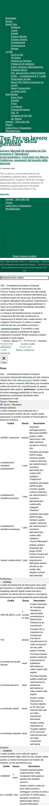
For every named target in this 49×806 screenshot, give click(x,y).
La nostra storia (18, 91)
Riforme (15, 48)
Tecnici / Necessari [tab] (9, 401)
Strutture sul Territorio (21, 60)
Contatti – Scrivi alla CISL (17, 121)
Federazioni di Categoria (22, 63)
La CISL (9, 51)
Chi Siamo (16, 57)
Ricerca (9, 21)
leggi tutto (4, 194)
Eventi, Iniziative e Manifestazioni (27, 67)
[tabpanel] (24, 493)
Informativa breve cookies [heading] (12, 277)
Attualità (15, 100)
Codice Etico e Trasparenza (18, 128)
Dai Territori (16, 118)
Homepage (10, 18)
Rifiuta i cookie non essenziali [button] (17, 351)
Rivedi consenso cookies (24, 256)
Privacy (9, 124)
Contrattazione (18, 42)
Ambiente (15, 27)
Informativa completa (10, 329)
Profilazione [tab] (5, 579)
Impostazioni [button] (6, 344)
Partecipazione (18, 45)
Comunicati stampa (20, 109)
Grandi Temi (11, 24)
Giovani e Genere (19, 39)
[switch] (1, 582)
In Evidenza (16, 106)
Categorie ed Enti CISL (21, 115)
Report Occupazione (20, 88)
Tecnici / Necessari (12, 341)
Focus (14, 103)
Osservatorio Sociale (20, 79)
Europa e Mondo (19, 36)
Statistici (42, 341)
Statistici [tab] (4, 747)
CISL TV (15, 112)
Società (14, 33)
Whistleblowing (12, 131)
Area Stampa (11, 94)
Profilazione (30, 341)
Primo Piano (17, 97)
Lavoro (14, 30)
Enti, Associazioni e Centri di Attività (28, 73)
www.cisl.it (27, 380)
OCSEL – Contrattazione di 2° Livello (28, 76)
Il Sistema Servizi (19, 70)
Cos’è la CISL (17, 54)
